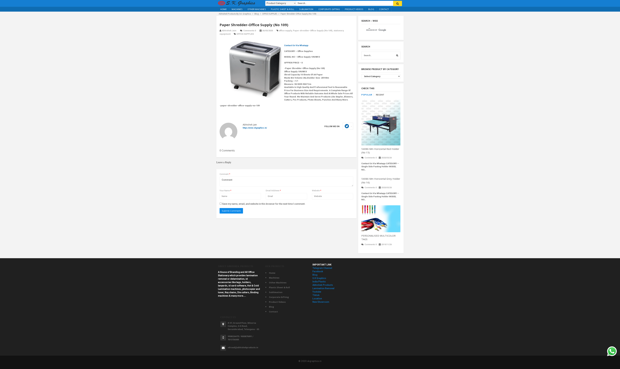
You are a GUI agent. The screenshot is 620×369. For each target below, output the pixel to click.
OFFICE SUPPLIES (245, 34)
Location (317, 298)
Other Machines (257, 9)
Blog (371, 9)
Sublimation (306, 9)
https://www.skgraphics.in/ (255, 128)
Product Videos (354, 9)
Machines (237, 9)
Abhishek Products (322, 285)
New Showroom (320, 302)
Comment (225, 174)
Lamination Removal (323, 288)
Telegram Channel (322, 268)
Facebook (317, 271)
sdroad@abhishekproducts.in (243, 347)
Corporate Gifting (329, 9)
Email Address (273, 190)
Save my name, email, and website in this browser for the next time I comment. (263, 204)
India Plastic (319, 281)
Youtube (316, 291)
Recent (380, 95)
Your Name (225, 190)
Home (223, 9)
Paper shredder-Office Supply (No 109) (312, 30)
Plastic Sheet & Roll (282, 9)
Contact (384, 9)
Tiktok (316, 295)
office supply (285, 30)
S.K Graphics (319, 278)
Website (316, 190)
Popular (366, 95)
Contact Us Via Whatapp (296, 45)
